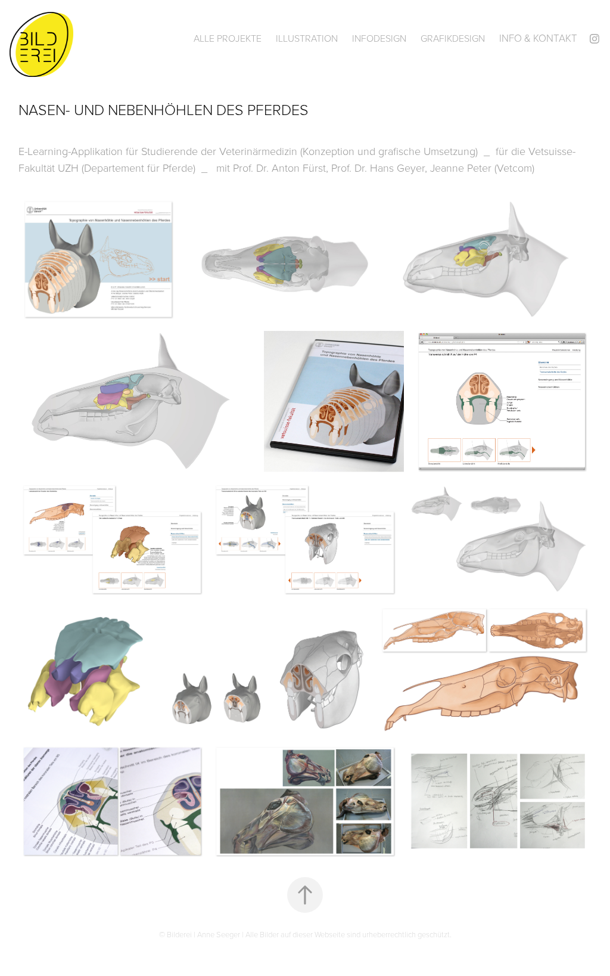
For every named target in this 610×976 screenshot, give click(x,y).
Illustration (307, 38)
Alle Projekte (228, 38)
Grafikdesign (453, 38)
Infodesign (379, 38)
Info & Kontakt (538, 38)
